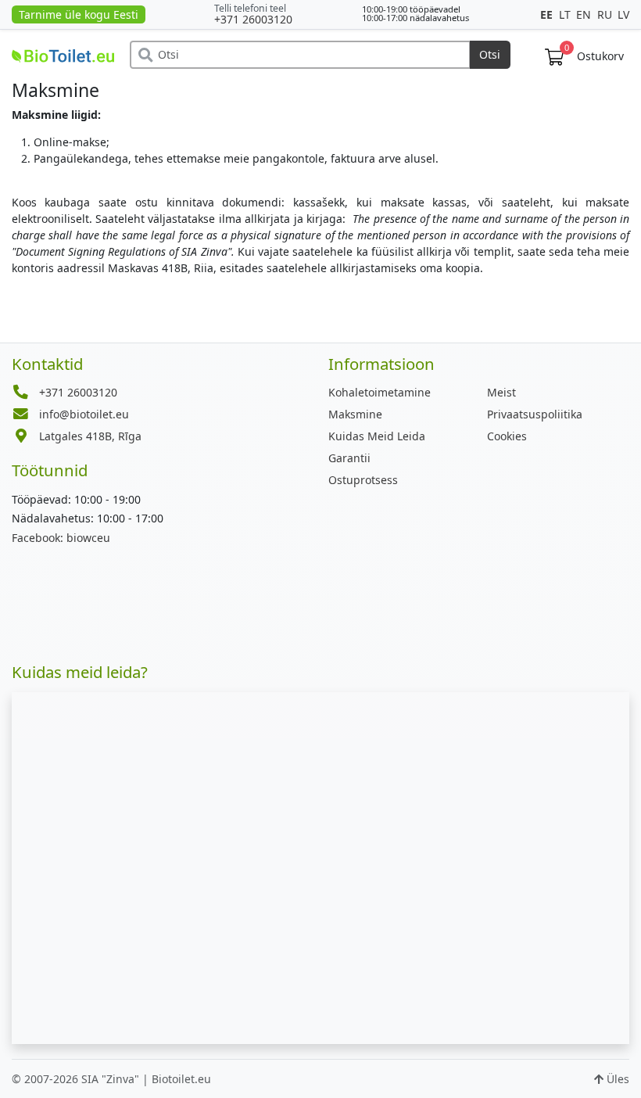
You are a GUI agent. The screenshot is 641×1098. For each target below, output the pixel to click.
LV (623, 14)
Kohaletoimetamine (379, 392)
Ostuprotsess (363, 479)
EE (548, 14)
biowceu (61, 537)
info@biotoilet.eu (84, 414)
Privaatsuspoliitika (534, 414)
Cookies (507, 436)
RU (606, 14)
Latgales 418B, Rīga (90, 436)
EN (585, 14)
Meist (501, 392)
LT (566, 14)
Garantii (349, 457)
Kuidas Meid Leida (376, 436)
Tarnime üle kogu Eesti (78, 14)
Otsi (489, 54)
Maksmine (355, 414)
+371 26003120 (253, 19)
